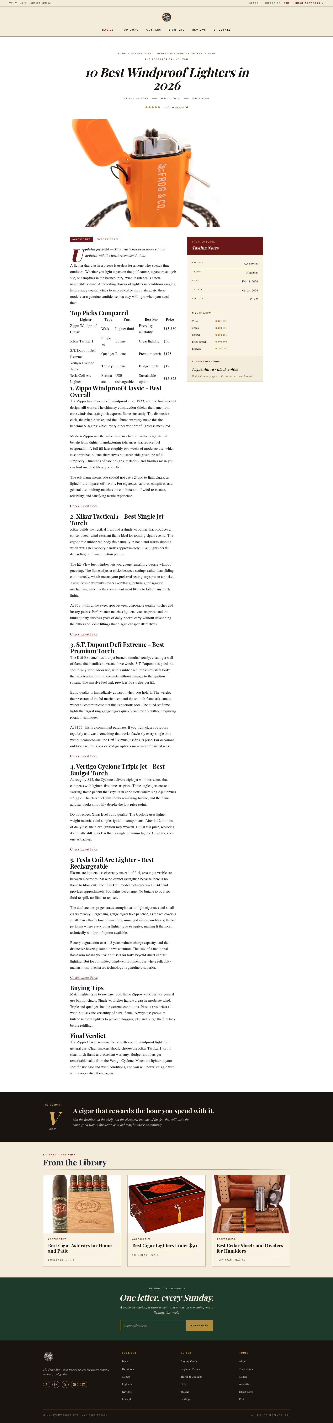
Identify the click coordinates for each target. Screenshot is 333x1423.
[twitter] (65, 1384)
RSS (241, 1399)
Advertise (244, 1384)
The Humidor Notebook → (304, 3)
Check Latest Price (84, 505)
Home (122, 53)
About (242, 1361)
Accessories (141, 53)
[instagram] (55, 1384)
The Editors (246, 1369)
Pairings (185, 1399)
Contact (243, 1376)
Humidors (130, 29)
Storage (185, 1391)
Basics (108, 29)
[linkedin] (83, 1384)
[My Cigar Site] (166, 17)
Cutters (153, 29)
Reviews (199, 29)
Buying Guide (189, 1361)
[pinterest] (74, 1384)
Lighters (177, 29)
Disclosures (246, 1391)
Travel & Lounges (191, 1376)
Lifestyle (222, 29)
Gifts (183, 1384)
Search (255, 3)
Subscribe (272, 3)
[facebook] (46, 1384)
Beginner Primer (190, 1369)
